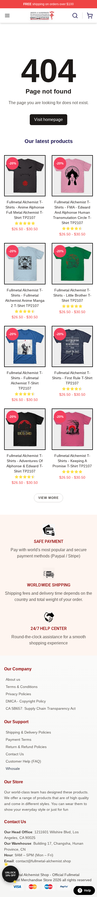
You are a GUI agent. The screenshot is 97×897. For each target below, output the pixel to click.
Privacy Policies (18, 694)
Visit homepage (48, 119)
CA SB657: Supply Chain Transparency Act (41, 708)
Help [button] (87, 890)
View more (48, 498)
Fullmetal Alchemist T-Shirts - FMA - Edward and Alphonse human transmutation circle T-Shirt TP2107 (72, 212)
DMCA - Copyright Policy (26, 701)
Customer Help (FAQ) (23, 761)
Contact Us (15, 754)
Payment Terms (18, 739)
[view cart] (90, 15)
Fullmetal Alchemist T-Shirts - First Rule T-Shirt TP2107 (72, 378)
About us (13, 679)
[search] (75, 15)
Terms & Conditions (22, 687)
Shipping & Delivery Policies (28, 732)
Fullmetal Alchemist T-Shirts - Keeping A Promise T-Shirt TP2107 (72, 461)
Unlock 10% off (10, 874)
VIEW (24, 191)
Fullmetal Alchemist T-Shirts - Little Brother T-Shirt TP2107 (72, 295)
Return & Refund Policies (26, 747)
